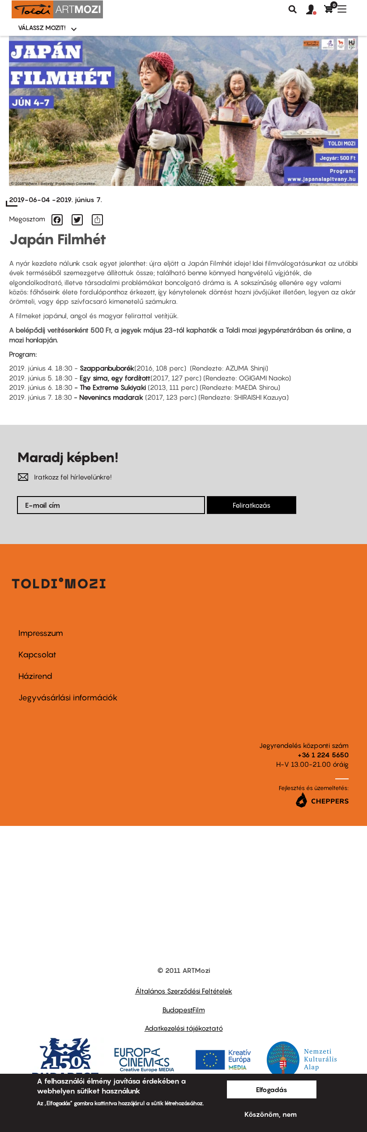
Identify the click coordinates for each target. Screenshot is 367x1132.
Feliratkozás (251, 505)
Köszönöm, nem (270, 1114)
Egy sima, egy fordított (115, 378)
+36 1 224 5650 (323, 755)
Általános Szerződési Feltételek (183, 991)
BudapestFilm (183, 1010)
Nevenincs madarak (111, 397)
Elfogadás (271, 1089)
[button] (315, 10)
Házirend (35, 676)
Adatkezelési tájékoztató (184, 1028)
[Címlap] (57, 9)
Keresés (292, 9)
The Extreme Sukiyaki (113, 387)
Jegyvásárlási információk (68, 697)
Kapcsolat (37, 654)
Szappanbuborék (107, 368)
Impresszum (40, 633)
